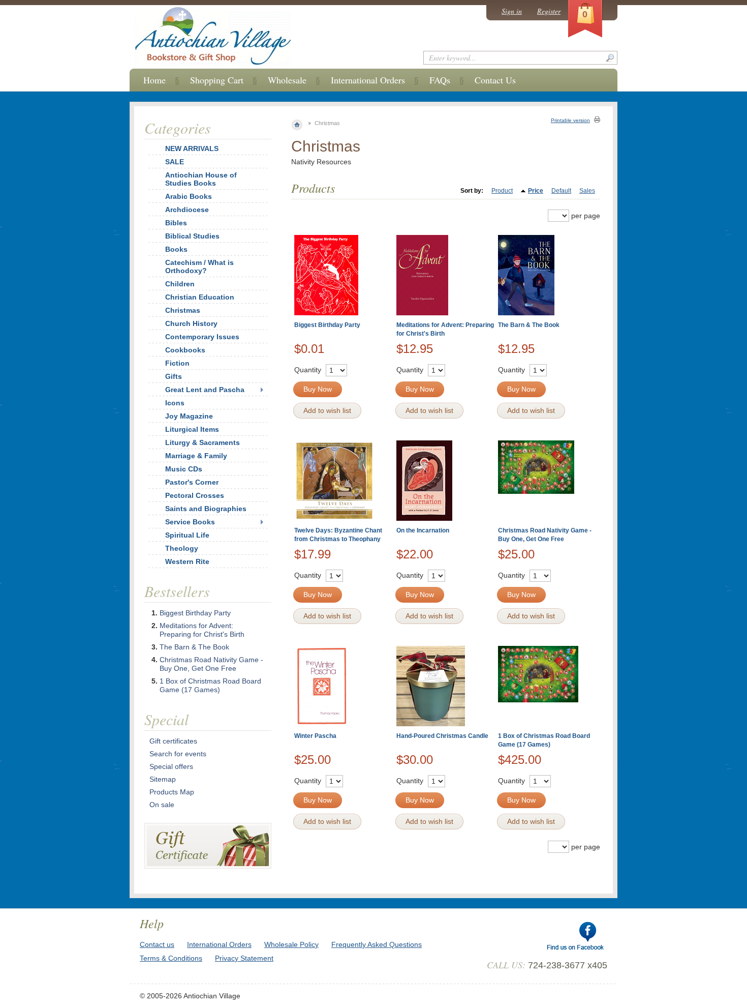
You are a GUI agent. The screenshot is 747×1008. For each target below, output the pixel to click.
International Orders (368, 80)
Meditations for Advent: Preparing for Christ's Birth (202, 629)
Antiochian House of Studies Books (201, 179)
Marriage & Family (196, 456)
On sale (161, 805)
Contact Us (495, 80)
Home (154, 80)
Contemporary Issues (202, 337)
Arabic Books (188, 196)
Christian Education (199, 297)
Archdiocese (187, 209)
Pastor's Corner (192, 482)
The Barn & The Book (528, 325)
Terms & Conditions (171, 958)
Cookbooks (185, 350)
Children (180, 284)
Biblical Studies (192, 236)
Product (502, 190)
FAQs (439, 80)
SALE (174, 162)
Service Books (190, 522)
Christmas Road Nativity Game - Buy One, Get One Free (211, 664)
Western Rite (187, 561)
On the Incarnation (422, 530)
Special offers (171, 766)
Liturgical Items (192, 429)
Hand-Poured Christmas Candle (442, 735)
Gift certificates (173, 741)
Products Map (171, 792)
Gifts (173, 376)
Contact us (157, 944)
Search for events (177, 754)
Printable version (570, 120)
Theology (181, 548)
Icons (174, 403)
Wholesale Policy (291, 944)
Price (535, 190)
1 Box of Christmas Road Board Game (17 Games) (210, 685)
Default (561, 190)
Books (176, 249)
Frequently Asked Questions (376, 944)
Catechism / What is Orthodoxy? (199, 266)
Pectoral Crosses (194, 495)
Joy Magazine (189, 416)
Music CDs (183, 469)
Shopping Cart (216, 80)
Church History (191, 323)
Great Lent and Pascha (204, 390)
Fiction (177, 363)
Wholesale (287, 80)
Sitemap (162, 779)
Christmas (182, 310)
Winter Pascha (315, 735)
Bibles (176, 223)
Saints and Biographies (205, 509)
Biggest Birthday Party (327, 325)
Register (549, 11)
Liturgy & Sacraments (202, 442)
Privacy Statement (244, 958)
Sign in (512, 11)
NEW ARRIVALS (192, 148)
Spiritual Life (187, 535)
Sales (587, 190)
